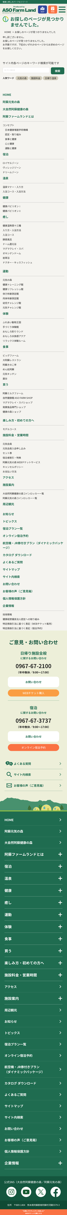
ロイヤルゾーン (11, 163)
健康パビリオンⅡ (12, 210)
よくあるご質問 (13, 562)
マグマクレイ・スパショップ (17, 402)
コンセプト (8, 125)
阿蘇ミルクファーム (13, 393)
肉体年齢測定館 (11, 298)
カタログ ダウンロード (17, 555)
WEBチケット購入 (33, 693)
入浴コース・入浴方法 (14, 191)
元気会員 (7, 443)
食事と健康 (10, 139)
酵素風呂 (7, 239)
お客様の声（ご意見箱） (18, 591)
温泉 (5, 178)
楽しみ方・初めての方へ (18, 420)
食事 (5, 346)
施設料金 (35, 78)
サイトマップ (11, 569)
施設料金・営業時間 (15, 435)
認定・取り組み (13, 134)
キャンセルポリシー (13, 467)
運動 (5, 271)
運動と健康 (10, 148)
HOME (7, 94)
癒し (5, 217)
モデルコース (9, 429)
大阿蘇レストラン (12, 360)
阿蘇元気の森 (11, 102)
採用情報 (7, 614)
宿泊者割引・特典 (12, 457)
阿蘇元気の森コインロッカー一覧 (20, 498)
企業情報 (8, 606)
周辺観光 (8, 504)
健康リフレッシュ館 (13, 289)
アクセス (8, 477)
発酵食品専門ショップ (14, 407)
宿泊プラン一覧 (13, 528)
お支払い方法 (9, 471)
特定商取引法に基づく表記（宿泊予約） (23, 628)
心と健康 (9, 143)
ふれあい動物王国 (12, 322)
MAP (42, 11)
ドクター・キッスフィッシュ (17, 262)
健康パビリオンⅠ (12, 206)
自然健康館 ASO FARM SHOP (18, 397)
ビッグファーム (11, 355)
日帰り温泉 (50, 78)
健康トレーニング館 (13, 284)
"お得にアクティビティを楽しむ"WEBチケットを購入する (34, 1212)
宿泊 (5, 154)
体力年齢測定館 (11, 293)
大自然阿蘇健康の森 (15, 109)
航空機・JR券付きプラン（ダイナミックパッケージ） (33, 545)
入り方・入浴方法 (12, 230)
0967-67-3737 (33, 720)
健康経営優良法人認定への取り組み (21, 619)
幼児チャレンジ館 (12, 303)
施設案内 (8, 485)
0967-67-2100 (33, 666)
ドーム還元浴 (9, 244)
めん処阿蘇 (8, 369)
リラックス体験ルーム (14, 340)
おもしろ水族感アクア (14, 336)
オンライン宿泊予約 (15, 536)
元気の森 (22, 78)
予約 (52, 11)
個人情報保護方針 (14, 598)
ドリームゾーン (11, 172)
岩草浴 (6, 257)
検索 (57, 71)
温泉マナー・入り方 (13, 187)
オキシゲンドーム (12, 253)
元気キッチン (9, 373)
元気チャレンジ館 (12, 307)
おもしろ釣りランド (13, 331)
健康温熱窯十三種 (12, 225)
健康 (5, 197)
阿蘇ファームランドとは (18, 116)
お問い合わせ (11, 584)
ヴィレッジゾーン (12, 167)
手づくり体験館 (11, 327)
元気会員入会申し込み (14, 448)
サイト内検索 (11, 576)
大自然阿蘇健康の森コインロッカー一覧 (23, 493)
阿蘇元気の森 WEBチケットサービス (21, 462)
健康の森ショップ (12, 411)
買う (5, 384)
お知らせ (8, 514)
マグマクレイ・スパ (13, 248)
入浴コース (8, 234)
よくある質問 (22, 763)
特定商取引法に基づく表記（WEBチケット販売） (28, 623)
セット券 (7, 453)
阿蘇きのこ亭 (9, 364)
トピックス (10, 521)
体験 (5, 313)
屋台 (5, 378)
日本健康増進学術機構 (16, 129)
